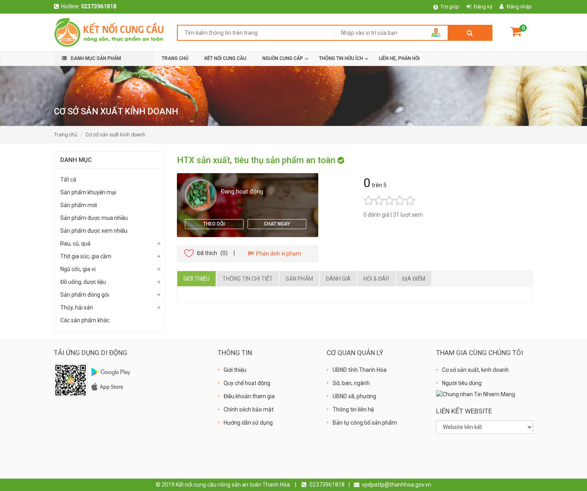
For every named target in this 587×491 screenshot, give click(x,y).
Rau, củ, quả (75, 243)
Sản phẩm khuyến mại (88, 192)
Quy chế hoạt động (247, 383)
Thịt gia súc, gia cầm (85, 256)
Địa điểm (413, 278)
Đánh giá (338, 278)
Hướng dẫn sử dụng (248, 422)
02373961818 (98, 6)
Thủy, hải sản (76, 307)
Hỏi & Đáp (376, 278)
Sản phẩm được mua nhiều (94, 218)
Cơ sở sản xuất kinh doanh (115, 135)
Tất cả (68, 179)
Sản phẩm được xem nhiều (93, 231)
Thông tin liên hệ (353, 409)
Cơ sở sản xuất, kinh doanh (475, 370)
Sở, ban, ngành (351, 383)
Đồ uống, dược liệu (83, 282)
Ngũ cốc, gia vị (77, 269)
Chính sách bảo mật (249, 409)
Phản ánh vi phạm (277, 253)
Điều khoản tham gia (249, 396)
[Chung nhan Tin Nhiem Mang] (475, 394)
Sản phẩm (299, 278)
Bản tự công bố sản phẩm (365, 422)
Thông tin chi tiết (247, 278)
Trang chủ (65, 135)
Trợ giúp (449, 7)
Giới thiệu (196, 278)
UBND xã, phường (354, 396)
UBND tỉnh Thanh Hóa (360, 370)
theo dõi (214, 224)
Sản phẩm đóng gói (84, 294)
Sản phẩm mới (78, 205)
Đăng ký (483, 7)
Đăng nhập (519, 7)
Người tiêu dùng (462, 383)
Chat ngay (277, 224)
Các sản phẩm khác (84, 320)
